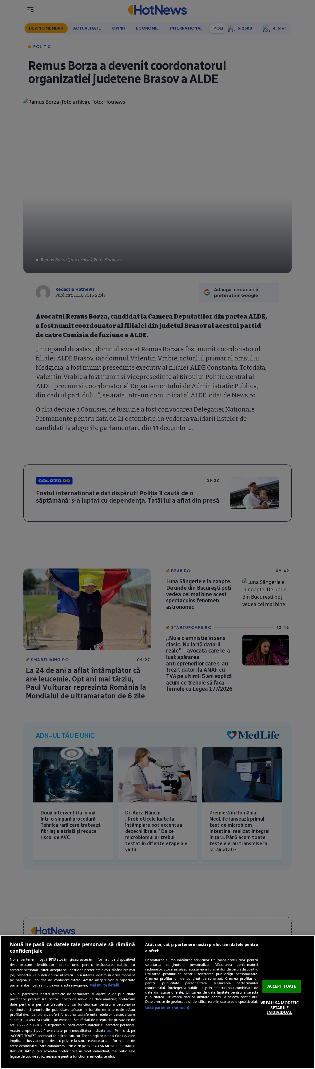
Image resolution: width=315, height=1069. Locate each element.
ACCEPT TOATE (281, 986)
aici (110, 1030)
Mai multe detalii (104, 985)
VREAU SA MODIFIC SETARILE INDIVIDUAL (280, 1007)
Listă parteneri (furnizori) (167, 1007)
